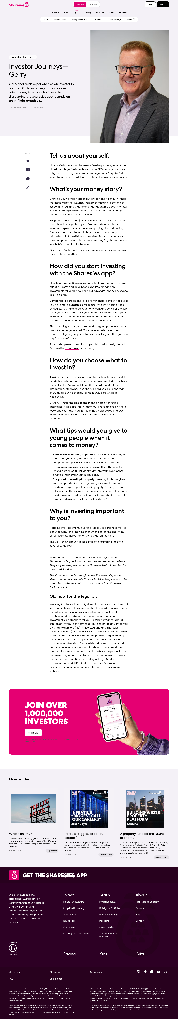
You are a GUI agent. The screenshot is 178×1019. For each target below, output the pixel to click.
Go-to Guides (106, 927)
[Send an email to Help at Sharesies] (165, 972)
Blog (138, 914)
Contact (140, 920)
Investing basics (107, 901)
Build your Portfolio (109, 908)
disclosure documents (43, 1005)
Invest (54, 12)
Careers (140, 908)
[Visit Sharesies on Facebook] (151, 972)
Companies (69, 927)
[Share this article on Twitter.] (28, 161)
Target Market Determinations (20, 1005)
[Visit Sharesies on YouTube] (158, 972)
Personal (80, 4)
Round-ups (69, 920)
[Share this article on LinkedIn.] (28, 170)
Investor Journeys (108, 914)
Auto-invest (69, 914)
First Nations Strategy (147, 901)
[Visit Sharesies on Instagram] (138, 972)
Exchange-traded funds (76, 933)
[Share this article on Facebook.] (28, 179)
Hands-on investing (74, 901)
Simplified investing (73, 908)
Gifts (111, 12)
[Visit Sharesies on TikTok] (145, 972)
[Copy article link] (28, 188)
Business (93, 4)
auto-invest (72, 348)
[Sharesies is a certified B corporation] (13, 949)
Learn (99, 12)
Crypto (76, 12)
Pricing (88, 12)
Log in (150, 4)
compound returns (67, 240)
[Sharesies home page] (19, 4)
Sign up (163, 4)
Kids (66, 12)
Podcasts (104, 920)
